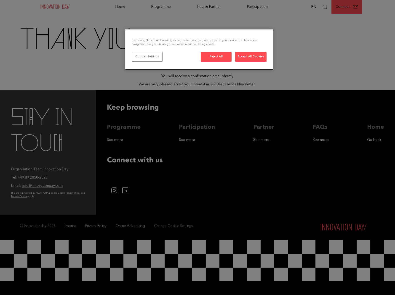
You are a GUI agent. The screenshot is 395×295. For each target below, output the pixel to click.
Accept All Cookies (251, 56)
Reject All (216, 56)
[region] (199, 49)
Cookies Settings (147, 56)
